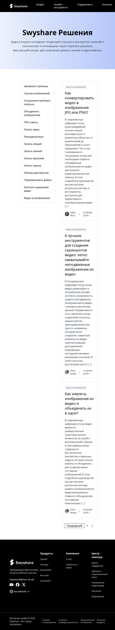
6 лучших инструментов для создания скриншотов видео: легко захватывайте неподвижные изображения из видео (79, 255)
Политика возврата (101, 621)
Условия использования (49, 621)
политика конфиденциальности (68, 621)
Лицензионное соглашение (87, 621)
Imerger (44, 564)
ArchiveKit (45, 580)
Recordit (44, 575)
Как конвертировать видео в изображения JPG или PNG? (79, 103)
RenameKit (45, 570)
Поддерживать (85, 4)
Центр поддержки (97, 564)
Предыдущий (74, 525)
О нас (69, 559)
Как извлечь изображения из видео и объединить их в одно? (79, 403)
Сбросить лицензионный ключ (99, 574)
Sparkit (43, 559)
